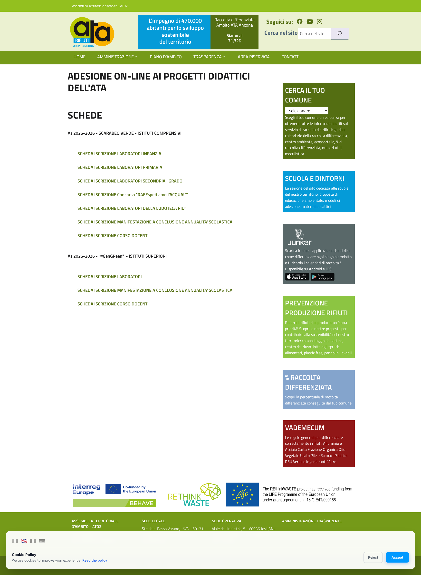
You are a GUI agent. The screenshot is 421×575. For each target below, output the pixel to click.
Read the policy (94, 560)
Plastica (341, 455)
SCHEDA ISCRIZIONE (96, 167)
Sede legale (153, 521)
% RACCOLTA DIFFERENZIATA (308, 382)
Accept (397, 557)
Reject (373, 557)
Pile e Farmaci (322, 455)
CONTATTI (290, 56)
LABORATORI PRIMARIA (139, 167)
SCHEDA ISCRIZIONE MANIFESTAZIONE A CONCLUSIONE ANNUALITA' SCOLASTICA (154, 222)
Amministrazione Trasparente (312, 521)
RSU (288, 461)
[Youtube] (309, 21)
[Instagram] (319, 21)
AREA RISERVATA (254, 56)
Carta (302, 449)
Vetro (331, 461)
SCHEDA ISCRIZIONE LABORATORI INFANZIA (119, 153)
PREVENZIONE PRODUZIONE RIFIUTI (316, 308)
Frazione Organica (323, 449)
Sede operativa (226, 521)
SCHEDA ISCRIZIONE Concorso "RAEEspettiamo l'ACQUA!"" (132, 194)
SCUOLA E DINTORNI (315, 178)
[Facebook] (300, 21)
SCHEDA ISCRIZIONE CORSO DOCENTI (113, 235)
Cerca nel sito (281, 32)
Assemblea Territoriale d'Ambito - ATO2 (100, 5)
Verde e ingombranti (309, 461)
